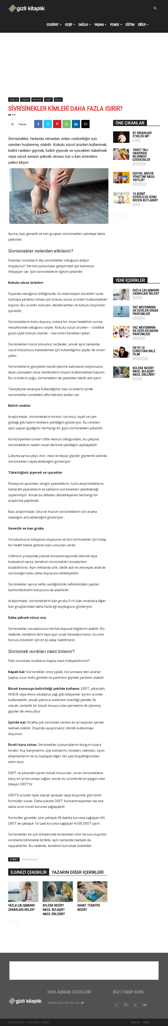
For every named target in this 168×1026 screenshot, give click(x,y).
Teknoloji (139, 184)
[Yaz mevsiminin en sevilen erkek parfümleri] (121, 311)
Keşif (68, 25)
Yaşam (98, 25)
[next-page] (17, 922)
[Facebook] (38, 124)
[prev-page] (10, 922)
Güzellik (139, 318)
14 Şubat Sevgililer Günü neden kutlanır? (145, 197)
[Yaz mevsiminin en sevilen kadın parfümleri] (121, 331)
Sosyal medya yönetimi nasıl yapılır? (144, 176)
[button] (155, 8)
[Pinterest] (57, 124)
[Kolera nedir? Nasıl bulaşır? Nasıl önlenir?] (58, 891)
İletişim (146, 1022)
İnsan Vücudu (29, 859)
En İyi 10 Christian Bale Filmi (144, 351)
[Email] (85, 124)
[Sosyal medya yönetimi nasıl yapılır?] (121, 177)
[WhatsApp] (66, 124)
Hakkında (135, 1022)
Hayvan (37, 99)
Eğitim (129, 25)
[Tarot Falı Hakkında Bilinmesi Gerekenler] (121, 154)
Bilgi (58, 99)
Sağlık (83, 25)
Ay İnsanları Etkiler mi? (142, 134)
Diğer (141, 25)
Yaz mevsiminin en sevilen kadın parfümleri (145, 331)
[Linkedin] (76, 124)
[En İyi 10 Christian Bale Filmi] (121, 352)
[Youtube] (144, 1005)
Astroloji (139, 163)
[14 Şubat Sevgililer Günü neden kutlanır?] (121, 198)
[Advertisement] (84, 66)
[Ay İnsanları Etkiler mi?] (121, 137)
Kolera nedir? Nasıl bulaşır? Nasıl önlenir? (54, 909)
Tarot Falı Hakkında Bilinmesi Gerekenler (141, 155)
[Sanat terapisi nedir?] (92, 891)
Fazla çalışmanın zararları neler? (146, 291)
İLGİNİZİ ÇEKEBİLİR (29, 872)
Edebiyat (53, 25)
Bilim (136, 140)
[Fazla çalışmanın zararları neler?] (23, 891)
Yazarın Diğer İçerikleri (78, 872)
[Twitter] (48, 124)
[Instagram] (126, 1004)
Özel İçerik (140, 358)
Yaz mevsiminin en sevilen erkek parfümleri (145, 310)
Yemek (114, 25)
